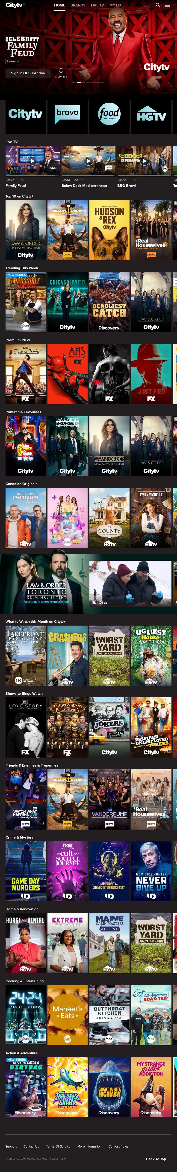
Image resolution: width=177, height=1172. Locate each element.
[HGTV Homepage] (151, 114)
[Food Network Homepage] (109, 114)
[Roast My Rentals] (26, 943)
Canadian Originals (21, 484)
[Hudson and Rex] (109, 230)
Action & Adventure (22, 1053)
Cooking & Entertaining (25, 981)
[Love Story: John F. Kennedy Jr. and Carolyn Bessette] (26, 727)
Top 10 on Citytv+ (19, 196)
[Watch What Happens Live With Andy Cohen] (26, 799)
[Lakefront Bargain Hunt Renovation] (26, 656)
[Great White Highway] (109, 1087)
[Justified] (151, 374)
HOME (59, 5)
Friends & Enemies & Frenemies (32, 765)
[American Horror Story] (67, 374)
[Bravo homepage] (67, 114)
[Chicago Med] (67, 302)
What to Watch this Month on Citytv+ (35, 621)
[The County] (109, 518)
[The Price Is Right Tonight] (26, 446)
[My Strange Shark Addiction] (151, 1087)
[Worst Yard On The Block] (109, 656)
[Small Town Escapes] (26, 518)
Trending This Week (22, 268)
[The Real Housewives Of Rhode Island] (151, 799)
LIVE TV (97, 5)
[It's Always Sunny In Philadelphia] (67, 727)
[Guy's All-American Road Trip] (151, 1015)
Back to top (156, 1159)
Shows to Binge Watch (24, 693)
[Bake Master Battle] (67, 518)
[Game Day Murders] (26, 871)
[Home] (16, 5)
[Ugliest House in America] (151, 656)
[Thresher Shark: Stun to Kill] (67, 1087)
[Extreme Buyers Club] (67, 943)
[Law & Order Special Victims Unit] (26, 230)
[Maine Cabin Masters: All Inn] (109, 943)
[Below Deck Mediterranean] (67, 230)
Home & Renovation (22, 909)
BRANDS (78, 5)
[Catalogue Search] (158, 5)
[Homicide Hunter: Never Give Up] (151, 871)
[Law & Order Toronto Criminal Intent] (67, 446)
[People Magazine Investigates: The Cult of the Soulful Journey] (67, 871)
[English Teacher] (26, 374)
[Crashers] (67, 656)
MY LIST (116, 5)
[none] (11, 1147)
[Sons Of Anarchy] (109, 374)
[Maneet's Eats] (67, 1015)
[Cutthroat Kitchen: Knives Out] (109, 1015)
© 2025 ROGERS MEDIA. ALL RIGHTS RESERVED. (36, 1159)
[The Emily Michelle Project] (151, 518)
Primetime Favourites (23, 412)
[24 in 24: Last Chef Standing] (26, 1015)
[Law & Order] (151, 302)
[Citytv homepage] (26, 114)
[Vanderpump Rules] (109, 799)
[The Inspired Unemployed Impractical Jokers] (151, 727)
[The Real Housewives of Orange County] (151, 230)
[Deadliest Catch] (109, 302)
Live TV (12, 142)
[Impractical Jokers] (109, 727)
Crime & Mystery (19, 837)
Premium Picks (18, 340)
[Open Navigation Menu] (167, 5)
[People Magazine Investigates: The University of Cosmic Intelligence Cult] (109, 871)
